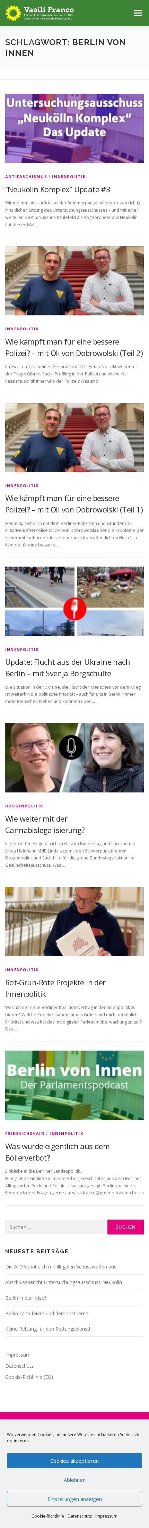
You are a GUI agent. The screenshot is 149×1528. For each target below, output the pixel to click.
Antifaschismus (26, 176)
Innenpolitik (68, 176)
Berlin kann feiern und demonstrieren (46, 1313)
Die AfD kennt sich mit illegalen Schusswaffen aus (60, 1266)
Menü (137, 13)
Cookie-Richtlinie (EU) (29, 1377)
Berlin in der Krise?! (26, 1297)
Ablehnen (75, 1479)
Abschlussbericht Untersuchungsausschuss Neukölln (63, 1282)
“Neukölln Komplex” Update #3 (57, 189)
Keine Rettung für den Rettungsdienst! (47, 1328)
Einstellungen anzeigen (74, 1498)
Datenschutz (80, 1516)
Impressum (106, 1516)
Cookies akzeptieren (74, 1460)
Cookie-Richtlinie (48, 1516)
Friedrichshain (25, 1133)
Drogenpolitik (24, 805)
